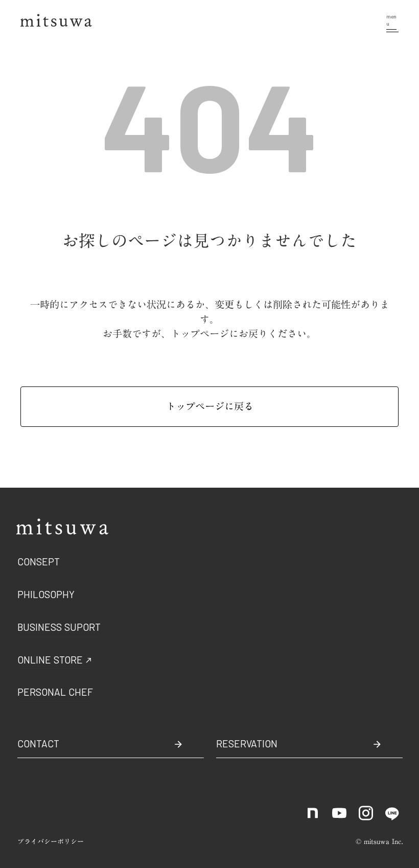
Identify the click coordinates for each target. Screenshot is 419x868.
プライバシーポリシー (50, 842)
